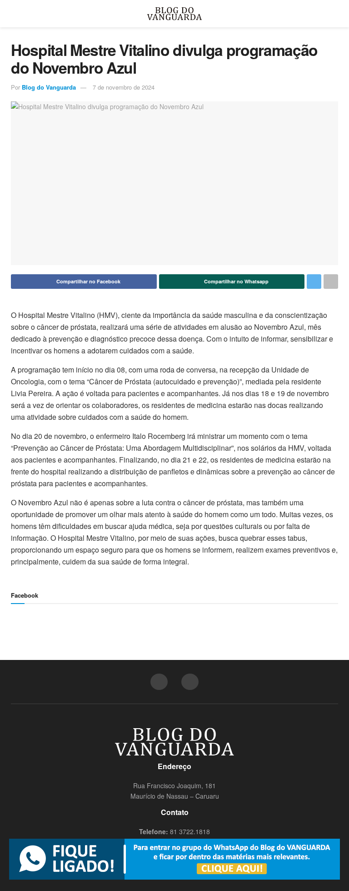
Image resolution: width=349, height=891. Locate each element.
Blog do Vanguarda (49, 87)
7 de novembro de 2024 (124, 87)
